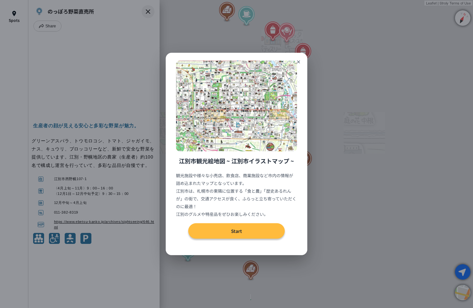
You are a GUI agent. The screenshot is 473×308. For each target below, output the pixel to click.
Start (236, 231)
